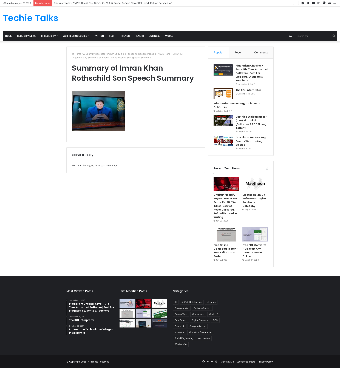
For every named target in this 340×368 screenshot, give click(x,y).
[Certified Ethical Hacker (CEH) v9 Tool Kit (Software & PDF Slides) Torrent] (223, 120)
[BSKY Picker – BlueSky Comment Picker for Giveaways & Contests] (143, 323)
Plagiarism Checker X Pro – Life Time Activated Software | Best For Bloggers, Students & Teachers (252, 73)
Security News (26, 35)
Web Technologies (75, 35)
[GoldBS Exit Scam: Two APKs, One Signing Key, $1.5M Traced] (127, 303)
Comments (261, 52)
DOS (215, 320)
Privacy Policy (265, 361)
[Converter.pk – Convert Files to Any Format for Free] (159, 313)
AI (176, 302)
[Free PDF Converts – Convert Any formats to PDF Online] (255, 234)
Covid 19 (213, 314)
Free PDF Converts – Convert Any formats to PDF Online (254, 250)
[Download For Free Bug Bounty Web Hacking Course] (223, 141)
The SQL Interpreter (248, 90)
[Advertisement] (226, 18)
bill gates (211, 302)
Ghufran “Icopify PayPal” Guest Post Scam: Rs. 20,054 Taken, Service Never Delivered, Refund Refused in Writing (116, 3)
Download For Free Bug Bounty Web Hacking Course (251, 141)
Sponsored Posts (245, 361)
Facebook (180, 326)
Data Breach (181, 320)
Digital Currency (200, 320)
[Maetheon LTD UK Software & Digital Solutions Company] (255, 184)
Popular (218, 52)
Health (139, 35)
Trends (125, 35)
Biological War (182, 308)
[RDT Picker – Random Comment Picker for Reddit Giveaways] (159, 323)
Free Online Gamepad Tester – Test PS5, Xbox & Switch (226, 250)
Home (8, 35)
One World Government (200, 332)
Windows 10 (181, 344)
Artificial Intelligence (192, 302)
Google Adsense (197, 326)
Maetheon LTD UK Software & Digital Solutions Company (254, 200)
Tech (112, 35)
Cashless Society (202, 308)
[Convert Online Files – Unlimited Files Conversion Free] (127, 323)
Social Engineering (184, 338)
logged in (92, 165)
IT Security (48, 35)
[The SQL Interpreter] (223, 93)
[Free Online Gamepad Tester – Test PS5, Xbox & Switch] (226, 234)
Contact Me (227, 361)
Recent (238, 52)
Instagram (179, 332)
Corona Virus (181, 314)
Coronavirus (198, 314)
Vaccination (204, 338)
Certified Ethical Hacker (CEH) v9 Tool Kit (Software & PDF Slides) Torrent (251, 122)
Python (99, 35)
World (169, 35)
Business (154, 35)
